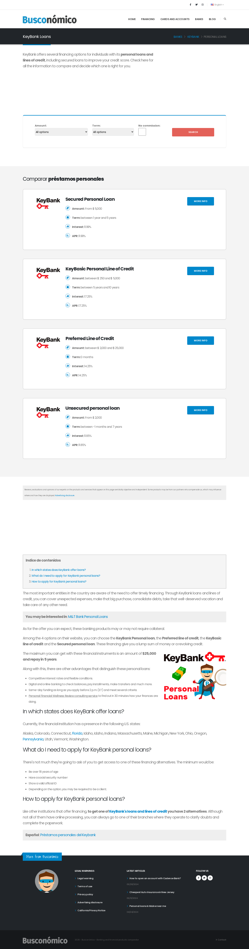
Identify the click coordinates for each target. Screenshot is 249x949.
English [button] (218, 4)
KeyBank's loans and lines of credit (138, 811)
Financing (148, 19)
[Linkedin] (202, 4)
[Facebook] (190, 4)
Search (193, 132)
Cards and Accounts (175, 19)
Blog (212, 19)
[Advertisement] (193, 78)
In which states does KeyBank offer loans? (59, 570)
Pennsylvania (33, 739)
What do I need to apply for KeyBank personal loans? (66, 576)
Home (131, 19)
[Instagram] (210, 877)
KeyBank (193, 37)
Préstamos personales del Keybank (68, 834)
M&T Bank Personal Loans (88, 616)
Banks (199, 19)
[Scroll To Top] (242, 945)
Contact (222, 939)
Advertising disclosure (64, 495)
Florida (77, 733)
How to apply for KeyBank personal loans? (59, 581)
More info (200, 201)
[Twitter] (196, 4)
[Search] (225, 19)
